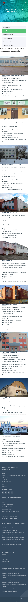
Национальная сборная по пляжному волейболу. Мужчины (14, 576)
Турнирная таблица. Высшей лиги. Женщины (13, 537)
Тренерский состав (6, 509)
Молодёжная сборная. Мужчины (10, 579)
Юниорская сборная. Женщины (9, 591)
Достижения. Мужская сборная (9, 516)
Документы (5, 559)
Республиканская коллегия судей (10, 511)
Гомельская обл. (7, 38)
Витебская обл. (7, 30)
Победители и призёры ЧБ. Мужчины (11, 542)
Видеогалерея (5, 563)
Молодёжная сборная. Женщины (10, 588)
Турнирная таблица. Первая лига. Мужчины (13, 532)
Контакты (4, 513)
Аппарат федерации (7, 506)
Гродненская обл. (8, 45)
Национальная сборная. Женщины (10, 582)
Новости (4, 556)
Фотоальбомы (5, 561)
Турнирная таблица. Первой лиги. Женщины (13, 539)
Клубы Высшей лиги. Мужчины (9, 530)
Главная (4, 502)
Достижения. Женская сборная (9, 518)
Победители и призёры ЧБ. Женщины (11, 544)
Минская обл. (6, 27)
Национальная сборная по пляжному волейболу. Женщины (14, 585)
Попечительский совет (7, 504)
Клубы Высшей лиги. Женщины (10, 528)
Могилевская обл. (8, 34)
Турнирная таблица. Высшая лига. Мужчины (13, 535)
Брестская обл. (7, 41)
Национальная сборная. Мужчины (10, 573)
